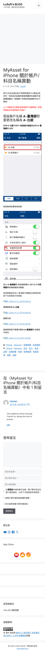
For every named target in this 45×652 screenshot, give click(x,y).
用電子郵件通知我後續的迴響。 (18, 498)
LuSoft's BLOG (12, 4)
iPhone (9, 345)
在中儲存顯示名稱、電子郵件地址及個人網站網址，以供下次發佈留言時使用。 (23, 491)
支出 (25, 348)
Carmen (13, 401)
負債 (20, 352)
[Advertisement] (22, 38)
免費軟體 (27, 345)
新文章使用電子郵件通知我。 (17, 504)
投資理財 (36, 345)
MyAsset (18, 345)
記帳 (5, 352)
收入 (31, 348)
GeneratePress (22, 648)
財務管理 (27, 352)
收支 (36, 348)
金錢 (14, 355)
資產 (9, 355)
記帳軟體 (12, 352)
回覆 (8, 425)
